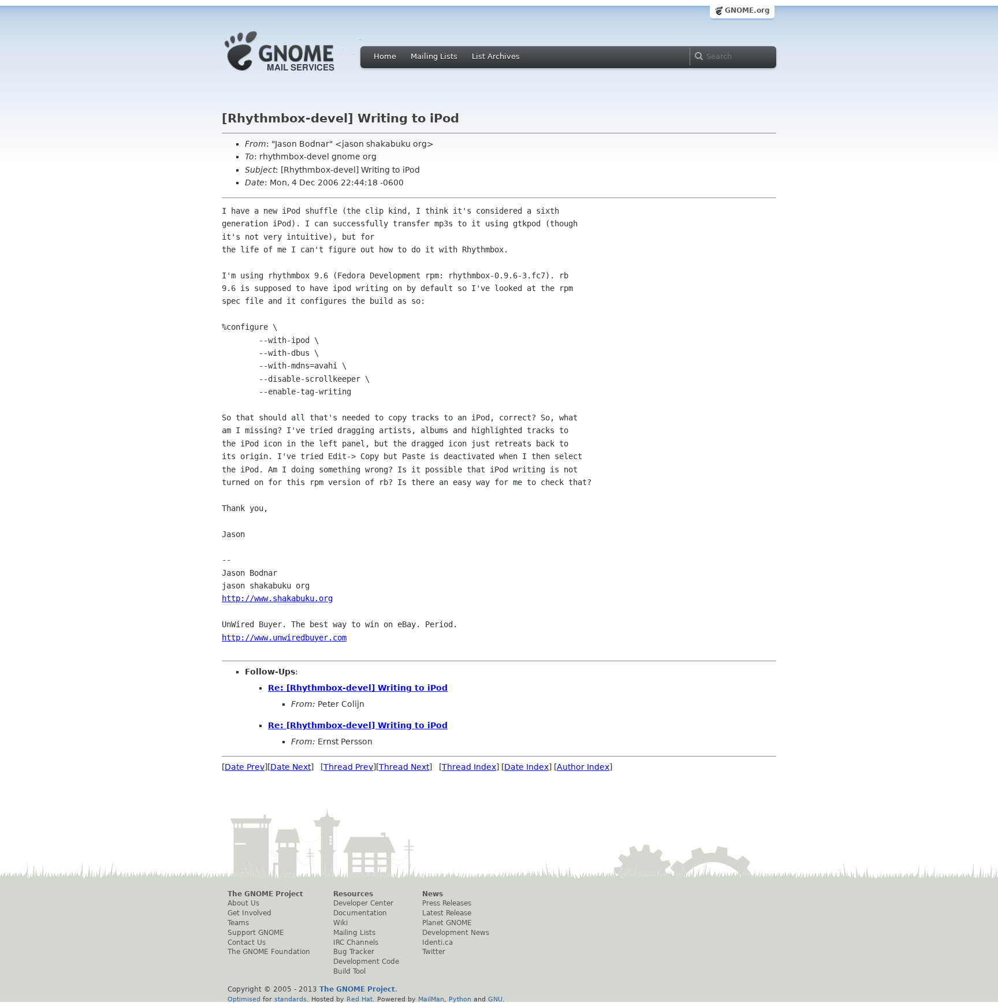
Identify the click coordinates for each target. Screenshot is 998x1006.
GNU (495, 999)
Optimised (244, 999)
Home (385, 56)
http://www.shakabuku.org (277, 598)
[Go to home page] (297, 73)
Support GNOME (256, 933)
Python (460, 999)
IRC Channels (355, 942)
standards (290, 999)
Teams (238, 923)
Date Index (526, 767)
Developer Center (363, 903)
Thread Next (404, 767)
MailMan (431, 999)
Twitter (433, 952)
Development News (455, 933)
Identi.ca (437, 942)
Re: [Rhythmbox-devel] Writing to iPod (358, 687)
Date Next (290, 767)
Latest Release (446, 913)
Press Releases (446, 903)
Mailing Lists (434, 56)
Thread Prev (348, 767)
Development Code (366, 961)
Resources (353, 894)
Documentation (360, 913)
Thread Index (469, 767)
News (432, 894)
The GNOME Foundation (269, 952)
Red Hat (360, 999)
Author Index (583, 767)
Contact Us (247, 942)
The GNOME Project (265, 894)
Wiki (340, 923)
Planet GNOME (447, 923)
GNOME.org (747, 10)
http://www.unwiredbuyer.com (284, 637)
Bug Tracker (353, 952)
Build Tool (349, 971)
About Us (243, 903)
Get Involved (249, 913)
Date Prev (245, 767)
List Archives (496, 56)
